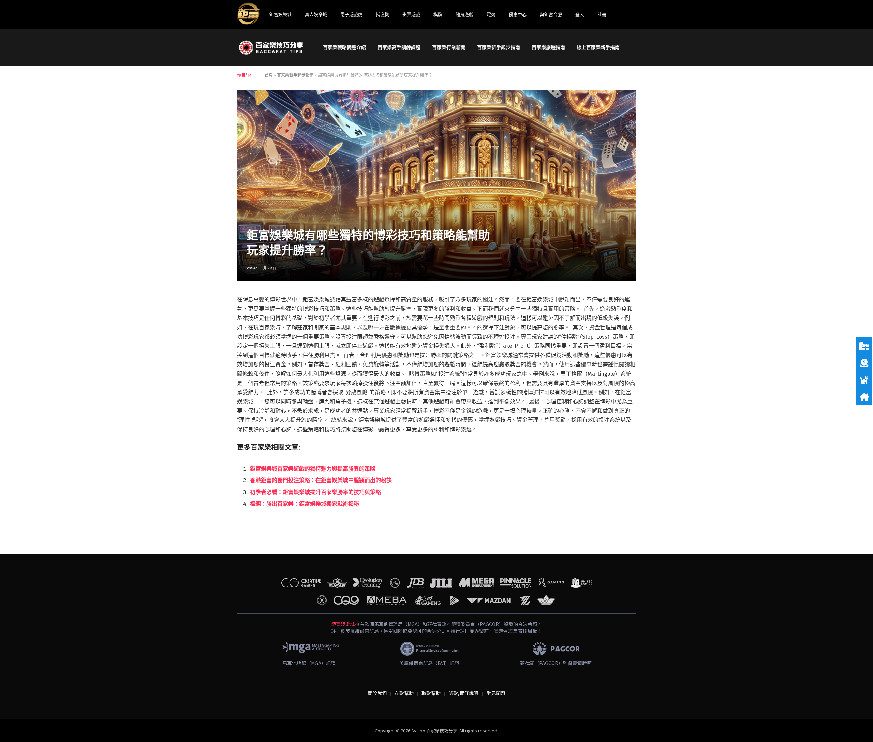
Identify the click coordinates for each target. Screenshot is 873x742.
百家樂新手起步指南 (498, 47)
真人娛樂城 (316, 14)
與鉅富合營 (551, 14)
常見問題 (495, 692)
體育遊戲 (464, 14)
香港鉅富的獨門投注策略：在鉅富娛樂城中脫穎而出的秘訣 (321, 480)
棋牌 (437, 14)
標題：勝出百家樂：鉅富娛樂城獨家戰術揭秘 (304, 504)
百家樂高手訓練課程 (399, 47)
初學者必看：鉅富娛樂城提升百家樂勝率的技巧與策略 (315, 492)
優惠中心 (518, 14)
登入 (579, 14)
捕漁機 (382, 14)
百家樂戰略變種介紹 (344, 47)
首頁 (269, 75)
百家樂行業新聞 (448, 47)
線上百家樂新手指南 (598, 47)
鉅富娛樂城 (280, 14)
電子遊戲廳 (351, 14)
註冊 (601, 14)
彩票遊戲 (411, 14)
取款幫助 (431, 692)
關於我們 (377, 692)
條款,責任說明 (463, 692)
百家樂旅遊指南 (548, 47)
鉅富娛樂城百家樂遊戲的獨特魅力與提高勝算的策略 (312, 468)
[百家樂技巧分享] (271, 47)
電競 (491, 14)
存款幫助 (404, 692)
